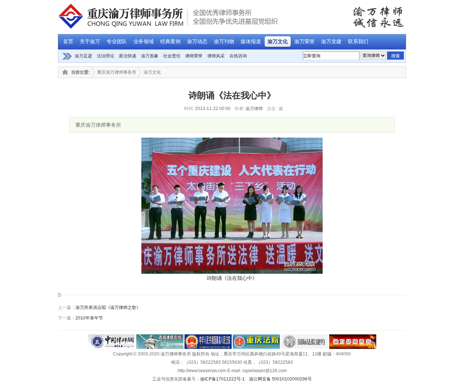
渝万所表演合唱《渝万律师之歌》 (108, 307)
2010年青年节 (89, 318)
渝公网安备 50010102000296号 (280, 379)
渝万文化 (152, 72)
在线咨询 (238, 55)
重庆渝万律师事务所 (116, 72)
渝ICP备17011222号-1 (222, 379)
